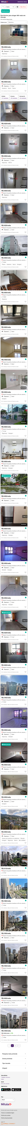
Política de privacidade (6, 1118)
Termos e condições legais (7, 1112)
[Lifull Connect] (8, 1124)
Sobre (2, 1079)
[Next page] (19, 1045)
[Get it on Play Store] (6, 1090)
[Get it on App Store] (16, 1089)
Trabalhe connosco (5, 1077)
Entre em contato (5, 1083)
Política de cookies (5, 1115)
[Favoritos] (15, 2)
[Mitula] (4, 1)
